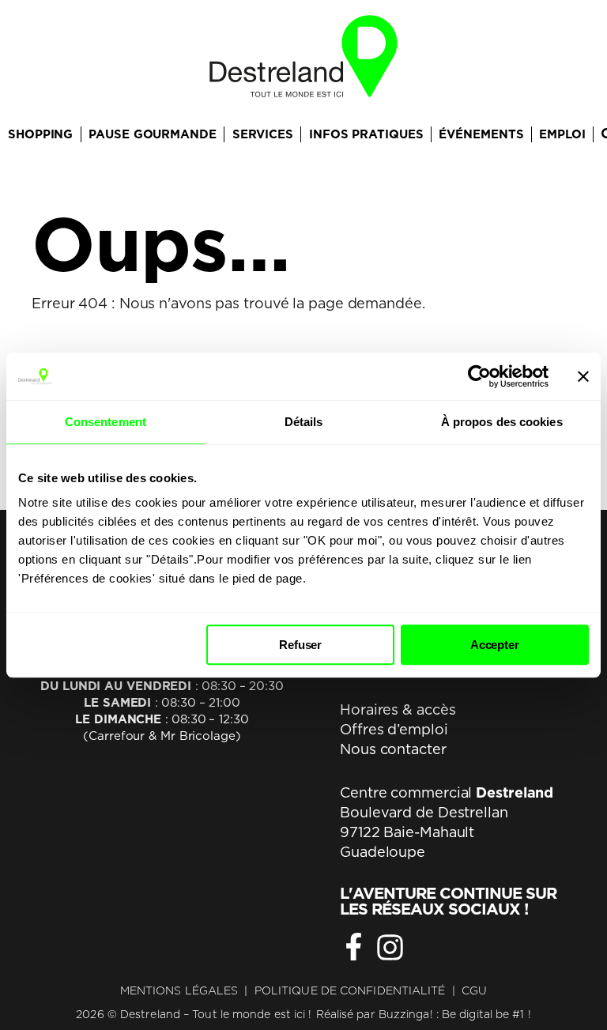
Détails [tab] (304, 421)
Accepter (494, 644)
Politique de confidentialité (350, 990)
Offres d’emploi (394, 729)
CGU (474, 990)
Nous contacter (393, 749)
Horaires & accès (397, 709)
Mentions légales (179, 990)
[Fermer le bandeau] (583, 376)
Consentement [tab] (105, 421)
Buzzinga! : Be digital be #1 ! (455, 1014)
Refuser (300, 644)
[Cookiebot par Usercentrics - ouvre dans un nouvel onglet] (479, 376)
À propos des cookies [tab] (502, 421)
